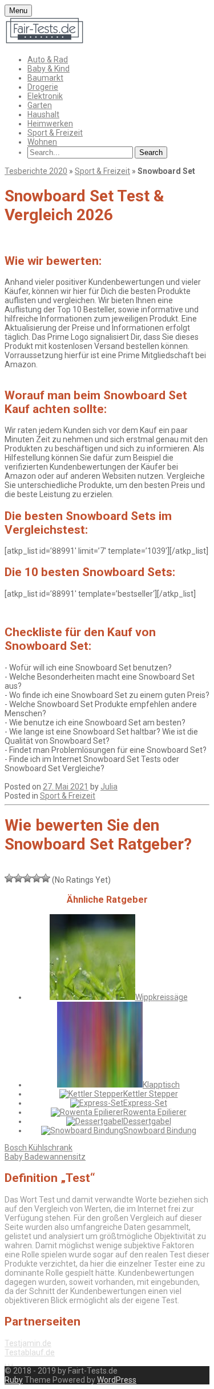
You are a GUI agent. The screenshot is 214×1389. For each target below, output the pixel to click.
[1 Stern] (9, 878)
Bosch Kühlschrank (38, 1147)
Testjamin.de (28, 1343)
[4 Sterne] (36, 878)
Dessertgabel (147, 1121)
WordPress (116, 1379)
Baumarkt (45, 77)
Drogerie (42, 87)
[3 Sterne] (27, 878)
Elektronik (45, 96)
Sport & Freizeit (55, 132)
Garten (39, 105)
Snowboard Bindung (159, 1130)
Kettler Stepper (150, 1093)
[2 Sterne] (18, 878)
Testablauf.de (30, 1352)
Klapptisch (161, 1084)
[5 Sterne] (45, 878)
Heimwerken (50, 123)
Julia (109, 786)
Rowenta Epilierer (155, 1112)
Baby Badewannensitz (45, 1156)
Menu (18, 10)
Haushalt (43, 114)
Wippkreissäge (161, 997)
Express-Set (145, 1103)
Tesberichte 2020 (36, 171)
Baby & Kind (48, 68)
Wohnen (42, 141)
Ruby (14, 1379)
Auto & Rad (47, 59)
